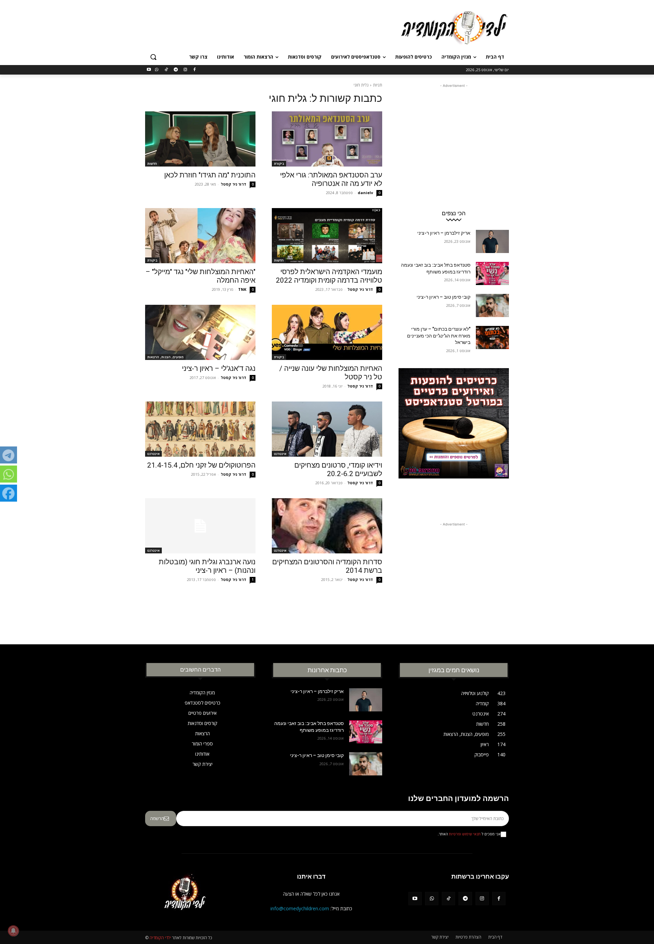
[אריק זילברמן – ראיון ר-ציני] (492, 241)
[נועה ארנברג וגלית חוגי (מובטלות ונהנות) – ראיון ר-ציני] (200, 525)
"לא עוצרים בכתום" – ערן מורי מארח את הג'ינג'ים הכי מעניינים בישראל (438, 335)
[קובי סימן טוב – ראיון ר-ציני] (492, 305)
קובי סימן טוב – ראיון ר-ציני (443, 297)
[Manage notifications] (13, 930)
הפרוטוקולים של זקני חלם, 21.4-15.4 (201, 465)
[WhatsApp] (157, 70)
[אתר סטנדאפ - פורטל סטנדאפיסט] (454, 436)
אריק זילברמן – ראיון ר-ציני (443, 233)
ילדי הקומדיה (160, 938)
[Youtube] (149, 70)
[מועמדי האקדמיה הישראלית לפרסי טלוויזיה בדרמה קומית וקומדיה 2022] (327, 235)
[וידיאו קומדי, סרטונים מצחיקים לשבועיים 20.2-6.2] (327, 429)
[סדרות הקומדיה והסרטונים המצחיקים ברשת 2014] (327, 525)
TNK (242, 289)
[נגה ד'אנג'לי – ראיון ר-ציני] (200, 332)
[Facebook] (195, 70)
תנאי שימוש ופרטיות (465, 834)
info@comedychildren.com (299, 908)
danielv (365, 192)
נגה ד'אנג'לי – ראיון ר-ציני (218, 368)
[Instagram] (185, 70)
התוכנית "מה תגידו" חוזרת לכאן (209, 175)
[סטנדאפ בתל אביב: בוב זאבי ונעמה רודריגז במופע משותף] (492, 273)
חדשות (152, 163)
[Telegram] (176, 70)
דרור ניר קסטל (233, 184)
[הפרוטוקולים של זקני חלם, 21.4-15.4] (200, 429)
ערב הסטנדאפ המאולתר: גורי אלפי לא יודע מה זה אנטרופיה (331, 179)
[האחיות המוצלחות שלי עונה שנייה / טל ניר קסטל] (327, 332)
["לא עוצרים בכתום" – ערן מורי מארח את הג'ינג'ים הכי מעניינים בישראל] (492, 337)
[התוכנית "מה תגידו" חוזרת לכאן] (200, 139)
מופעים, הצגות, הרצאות (165, 357)
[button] (153, 57)
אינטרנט (280, 453)
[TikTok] (166, 70)
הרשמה (157, 818)
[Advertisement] (276, 27)
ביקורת (279, 163)
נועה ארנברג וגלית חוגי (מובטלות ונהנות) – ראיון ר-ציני (207, 566)
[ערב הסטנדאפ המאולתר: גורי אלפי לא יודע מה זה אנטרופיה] (327, 139)
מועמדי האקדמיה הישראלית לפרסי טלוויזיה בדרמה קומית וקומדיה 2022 (329, 276)
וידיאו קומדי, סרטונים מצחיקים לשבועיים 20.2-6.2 (338, 469)
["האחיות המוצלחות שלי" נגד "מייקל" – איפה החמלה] (200, 235)
